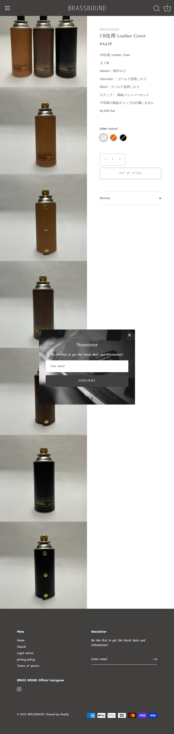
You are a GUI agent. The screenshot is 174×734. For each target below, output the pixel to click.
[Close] (129, 335)
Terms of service (28, 666)
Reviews (105, 198)
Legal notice (25, 653)
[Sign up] (155, 659)
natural (103, 137)
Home (21, 640)
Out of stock (130, 173)
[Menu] (7, 8)
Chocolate (113, 137)
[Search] (156, 8)
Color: (109, 129)
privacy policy (26, 659)
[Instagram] (87, 393)
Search (21, 646)
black (123, 137)
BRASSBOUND (109, 29)
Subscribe (86, 381)
